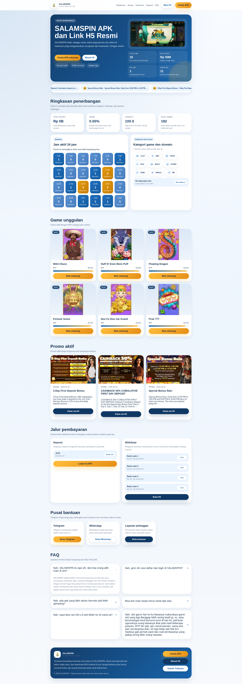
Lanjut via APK (85, 464)
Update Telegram (175, 668)
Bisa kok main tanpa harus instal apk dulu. (148, 601)
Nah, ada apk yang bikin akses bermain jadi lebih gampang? (80, 602)
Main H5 (167, 5)
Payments (140, 5)
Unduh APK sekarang (67, 58)
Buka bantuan (139, 539)
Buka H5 (157, 497)
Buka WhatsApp (103, 539)
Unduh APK (183, 5)
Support (149, 5)
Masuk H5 (89, 58)
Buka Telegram (67, 539)
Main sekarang (73, 276)
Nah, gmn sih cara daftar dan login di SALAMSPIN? (154, 568)
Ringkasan (121, 5)
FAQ (157, 5)
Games (131, 5)
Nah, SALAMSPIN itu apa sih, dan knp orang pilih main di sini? (81, 569)
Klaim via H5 (73, 411)
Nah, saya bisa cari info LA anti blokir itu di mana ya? (83, 614)
